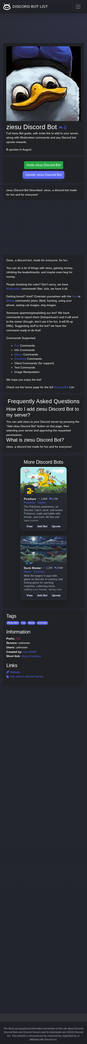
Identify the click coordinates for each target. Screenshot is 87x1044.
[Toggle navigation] (78, 7)
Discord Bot (61, 387)
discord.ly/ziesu (31, 656)
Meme (10, 300)
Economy (20, 358)
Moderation (13, 288)
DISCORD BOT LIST (30, 6)
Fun (74, 296)
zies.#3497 (30, 651)
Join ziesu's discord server (26, 676)
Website (14, 672)
